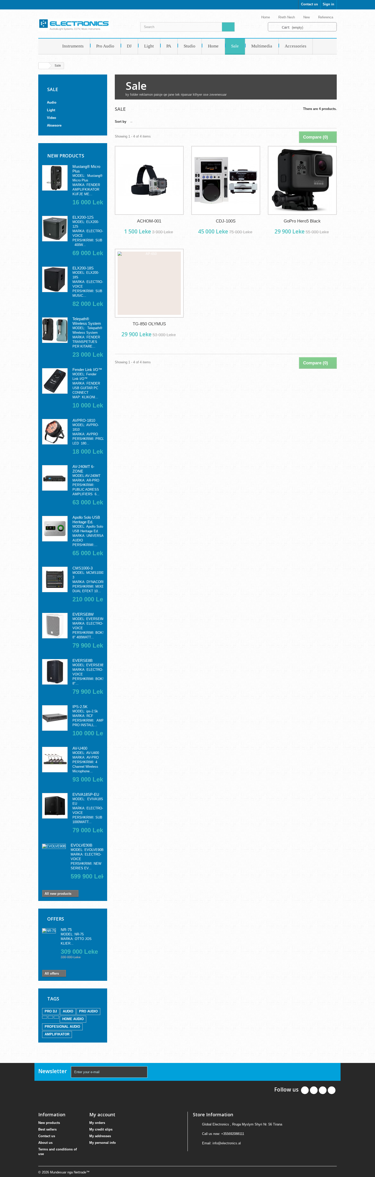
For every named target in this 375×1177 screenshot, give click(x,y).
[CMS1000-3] (55, 579)
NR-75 (66, 929)
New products (65, 156)
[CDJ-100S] (225, 180)
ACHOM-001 (149, 221)
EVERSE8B (82, 660)
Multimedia (261, 46)
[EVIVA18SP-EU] (55, 806)
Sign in (328, 4)
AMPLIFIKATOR (57, 1034)
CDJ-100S (225, 221)
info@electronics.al (226, 1143)
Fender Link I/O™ (87, 369)
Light (149, 46)
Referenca (326, 17)
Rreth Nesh (287, 17)
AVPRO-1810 (83, 420)
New (307, 17)
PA (168, 46)
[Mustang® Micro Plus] (55, 178)
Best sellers (47, 1129)
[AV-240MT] (55, 478)
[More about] (44, 1017)
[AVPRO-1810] (55, 431)
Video (51, 118)
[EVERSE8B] (55, 672)
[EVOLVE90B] (54, 846)
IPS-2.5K (80, 706)
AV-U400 (79, 748)
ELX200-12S (83, 217)
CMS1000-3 (82, 568)
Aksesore (54, 125)
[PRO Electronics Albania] (85, 24)
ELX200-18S (83, 268)
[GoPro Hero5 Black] (302, 180)
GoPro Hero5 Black (302, 221)
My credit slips (100, 1129)
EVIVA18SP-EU (85, 794)
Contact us (309, 4)
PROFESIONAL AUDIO (62, 1027)
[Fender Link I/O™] (55, 381)
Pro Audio (105, 46)
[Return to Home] (43, 66)
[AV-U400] (55, 759)
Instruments (73, 46)
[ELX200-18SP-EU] (55, 279)
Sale (235, 46)
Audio (51, 102)
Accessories (295, 46)
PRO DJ (51, 1011)
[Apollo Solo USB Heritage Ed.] (55, 528)
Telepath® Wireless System (86, 321)
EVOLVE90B (81, 845)
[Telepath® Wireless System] (55, 330)
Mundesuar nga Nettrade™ (70, 1172)
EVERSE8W (83, 614)
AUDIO (68, 1011)
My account (102, 1114)
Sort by (120, 121)
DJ (129, 46)
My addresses (100, 1136)
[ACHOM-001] (149, 180)
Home (266, 17)
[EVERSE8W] (55, 625)
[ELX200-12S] (55, 228)
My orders (97, 1123)
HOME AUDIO (73, 1019)
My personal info (102, 1143)
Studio (189, 46)
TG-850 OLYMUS (149, 323)
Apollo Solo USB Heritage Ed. (86, 519)
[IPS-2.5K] (55, 718)
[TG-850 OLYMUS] (149, 283)
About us (45, 1143)
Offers (55, 919)
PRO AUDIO (88, 1011)
